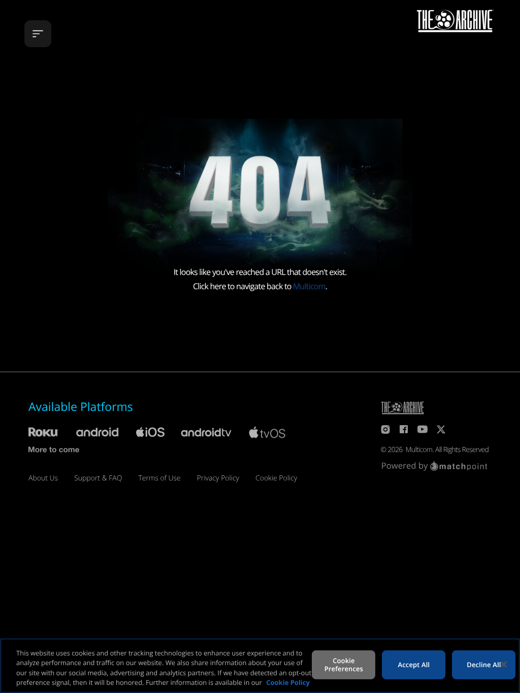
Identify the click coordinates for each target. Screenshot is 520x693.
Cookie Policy (276, 478)
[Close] (504, 664)
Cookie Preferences (343, 664)
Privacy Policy (218, 478)
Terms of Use (159, 478)
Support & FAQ (98, 478)
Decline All (484, 664)
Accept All (414, 664)
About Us (43, 478)
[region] (260, 665)
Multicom (309, 286)
